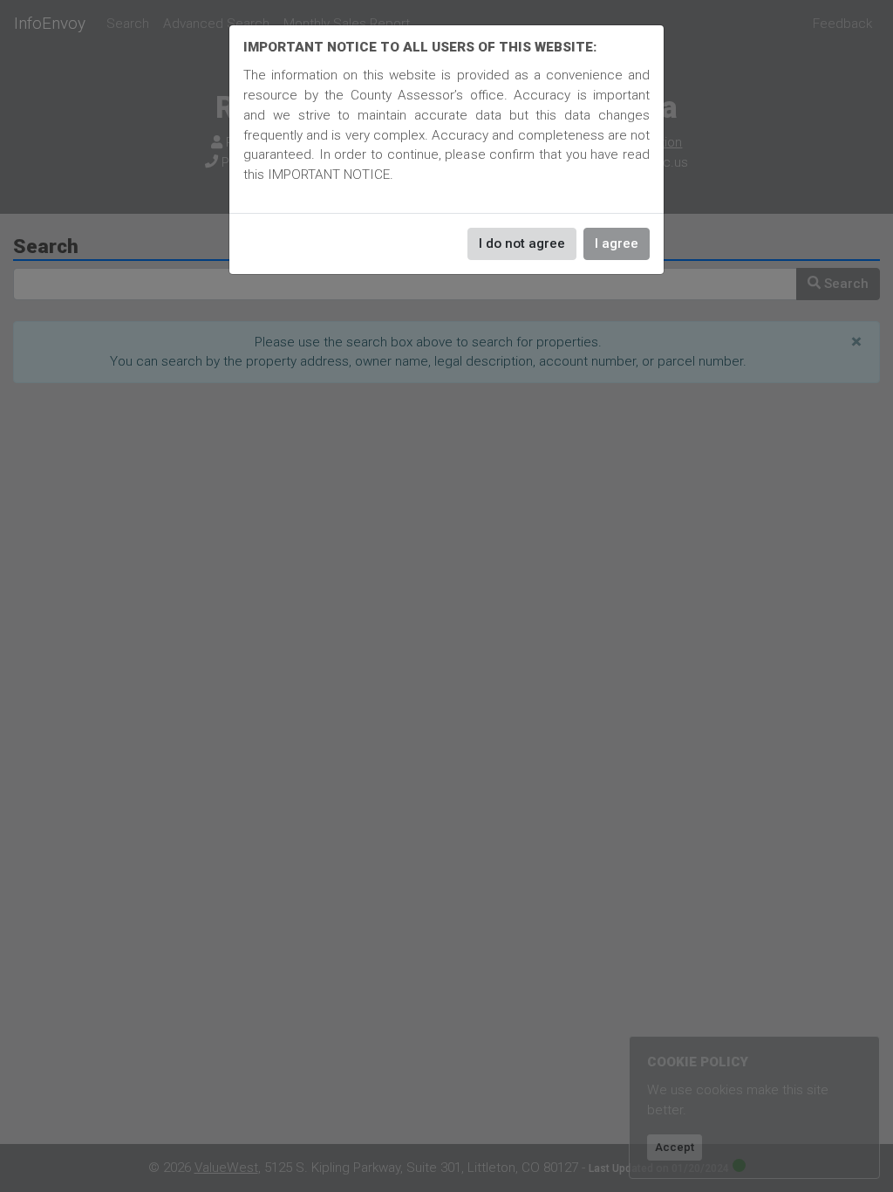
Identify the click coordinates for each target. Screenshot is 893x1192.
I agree (616, 243)
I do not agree (522, 243)
